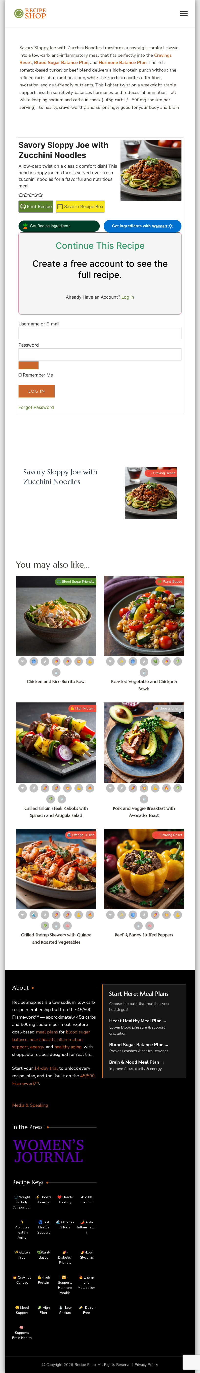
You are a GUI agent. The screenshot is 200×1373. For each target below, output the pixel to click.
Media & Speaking (30, 1105)
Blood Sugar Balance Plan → (139, 1045)
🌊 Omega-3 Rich (80, 835)
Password (29, 345)
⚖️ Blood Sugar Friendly (75, 581)
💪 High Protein (82, 708)
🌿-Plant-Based (169, 581)
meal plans (47, 1032)
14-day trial (46, 1068)
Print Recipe (39, 206)
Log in (127, 297)
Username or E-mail (39, 323)
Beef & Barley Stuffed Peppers (144, 935)
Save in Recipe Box (83, 206)
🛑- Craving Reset (161, 473)
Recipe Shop (85, 1364)
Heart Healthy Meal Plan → (138, 1021)
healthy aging (68, 1047)
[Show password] (29, 365)
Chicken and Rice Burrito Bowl (56, 681)
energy (37, 1047)
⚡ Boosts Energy (168, 708)
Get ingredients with (131, 226)
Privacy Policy (146, 1364)
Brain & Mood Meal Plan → (137, 1062)
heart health (42, 1039)
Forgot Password (36, 407)
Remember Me (37, 375)
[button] (21, 194)
